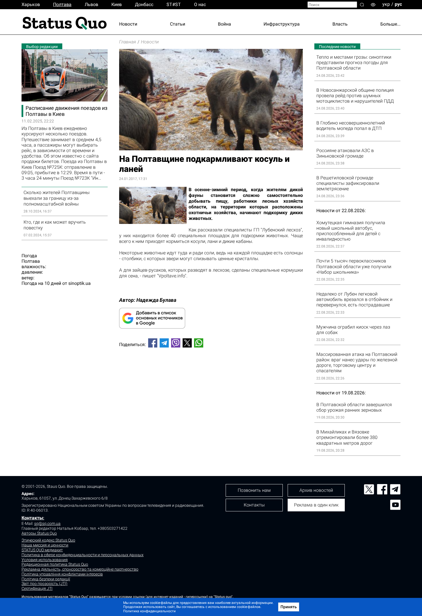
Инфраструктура (282, 24)
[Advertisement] (211, 371)
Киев (116, 4)
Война (224, 24)
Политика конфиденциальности (149, 611)
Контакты (32, 518)
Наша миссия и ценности (45, 545)
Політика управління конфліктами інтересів (62, 574)
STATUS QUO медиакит (42, 550)
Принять (288, 607)
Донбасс (144, 4)
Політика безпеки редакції (46, 579)
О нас (200, 4)
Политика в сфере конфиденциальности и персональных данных (83, 554)
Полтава (62, 4)
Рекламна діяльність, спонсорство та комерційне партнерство (80, 569)
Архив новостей (316, 490)
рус (398, 4)
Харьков (31, 4)
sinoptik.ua (79, 283)
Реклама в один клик (316, 505)
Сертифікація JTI (37, 588)
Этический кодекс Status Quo (48, 540)
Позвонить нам (254, 490)
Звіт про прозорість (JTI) (44, 583)
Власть (340, 24)
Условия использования (45, 559)
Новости (128, 24)
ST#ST (174, 4)
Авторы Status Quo (39, 533)
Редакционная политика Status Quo (55, 564)
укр (386, 4)
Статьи (177, 24)
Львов (91, 4)
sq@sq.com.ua (47, 523)
